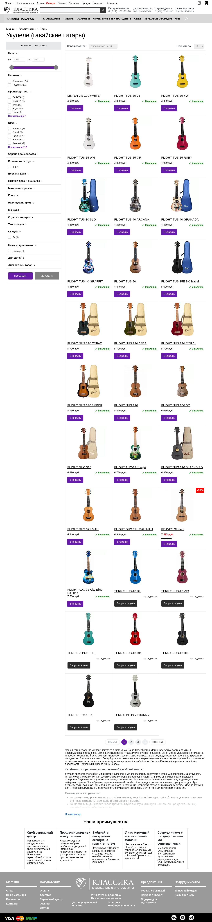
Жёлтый (18, 139)
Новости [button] (97, 3)
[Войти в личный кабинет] (199, 3)
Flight (18, 108)
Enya (17, 104)
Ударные (83, 18)
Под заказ (20, 84)
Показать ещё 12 (17, 147)
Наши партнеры (184, 895)
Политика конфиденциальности (121, 904)
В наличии (20, 81)
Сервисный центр (51, 899)
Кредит (86, 3)
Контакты (12, 903)
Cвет (137, 18)
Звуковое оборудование (162, 18)
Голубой (18, 136)
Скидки (50, 3)
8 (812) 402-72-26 (119, 11)
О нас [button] (8, 3)
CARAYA (18, 97)
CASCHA (19, 101)
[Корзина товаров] (206, 2)
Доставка (74, 3)
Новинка (19, 251)
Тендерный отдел (186, 890)
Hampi (17, 112)
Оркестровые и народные (112, 18)
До (29, 59)
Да (16, 237)
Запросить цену (126, 603)
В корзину (75, 108)
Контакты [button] (112, 3)
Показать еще (73, 814)
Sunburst (19, 128)
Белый (18, 132)
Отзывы (45, 903)
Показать (20, 276)
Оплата (62, 3)
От (9, 59)
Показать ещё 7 (17, 116)
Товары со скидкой (153, 890)
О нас (9, 890)
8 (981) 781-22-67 (164, 11)
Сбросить (47, 276)
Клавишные (51, 18)
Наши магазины (25, 3)
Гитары (68, 18)
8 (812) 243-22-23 (185, 11)
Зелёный (19, 143)
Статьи (44, 908)
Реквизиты (13, 899)
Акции (40, 3)
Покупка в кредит (151, 895)
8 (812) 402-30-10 (142, 11)
